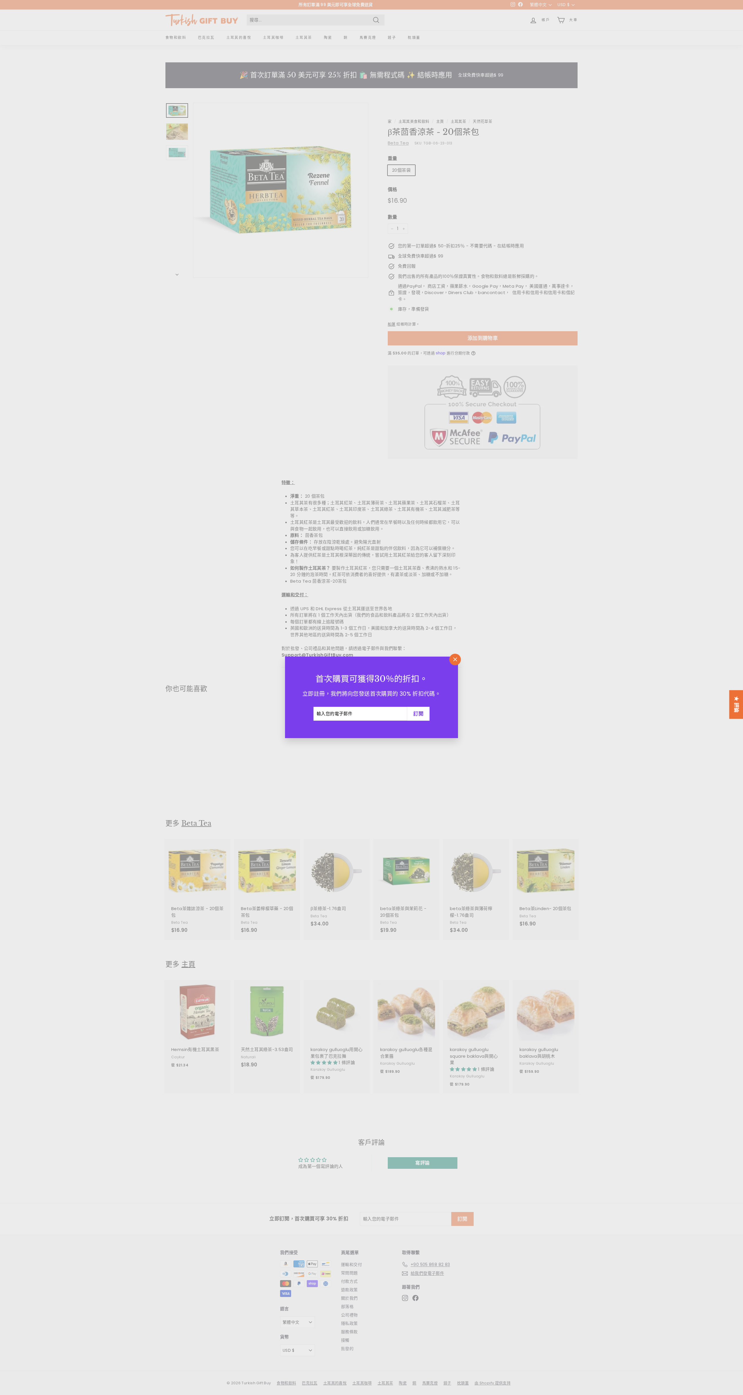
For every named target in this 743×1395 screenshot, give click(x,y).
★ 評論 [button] (736, 704)
